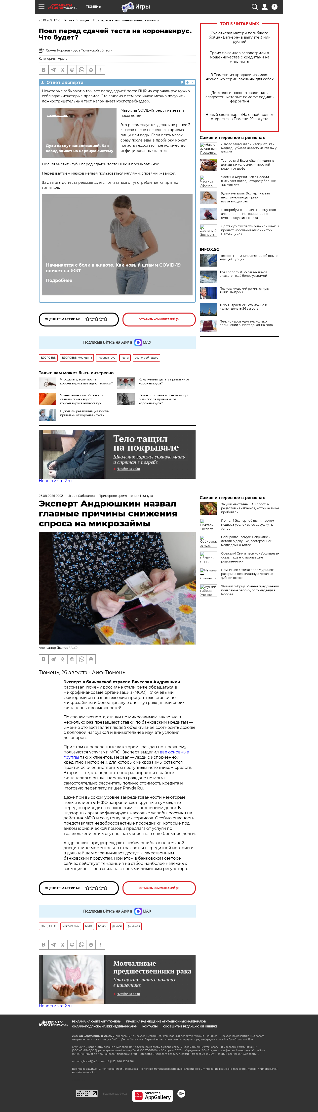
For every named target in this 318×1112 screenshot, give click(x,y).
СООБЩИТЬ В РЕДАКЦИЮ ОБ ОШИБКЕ (190, 1026)
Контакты (150, 1026)
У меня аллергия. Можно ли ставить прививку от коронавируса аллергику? (82, 399)
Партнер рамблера (115, 1093)
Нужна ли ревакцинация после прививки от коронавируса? (84, 413)
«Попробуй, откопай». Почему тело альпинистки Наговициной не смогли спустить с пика (248, 214)
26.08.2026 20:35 (51, 496)
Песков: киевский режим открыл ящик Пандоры (245, 290)
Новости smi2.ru (55, 480)
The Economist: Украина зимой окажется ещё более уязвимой (243, 274)
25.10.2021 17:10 (49, 20)
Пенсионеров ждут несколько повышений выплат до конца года (246, 323)
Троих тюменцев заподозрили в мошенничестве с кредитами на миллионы (239, 57)
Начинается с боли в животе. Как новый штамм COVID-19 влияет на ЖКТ (113, 267)
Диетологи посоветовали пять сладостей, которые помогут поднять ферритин (239, 97)
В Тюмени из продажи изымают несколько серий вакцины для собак (240, 77)
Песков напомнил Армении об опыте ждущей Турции (249, 257)
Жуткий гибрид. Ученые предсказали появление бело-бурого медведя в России (250, 590)
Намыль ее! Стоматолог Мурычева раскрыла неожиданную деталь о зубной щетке (248, 574)
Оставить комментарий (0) (159, 319)
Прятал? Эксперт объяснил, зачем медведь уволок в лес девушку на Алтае (247, 524)
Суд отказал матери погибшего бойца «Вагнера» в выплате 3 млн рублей (240, 37)
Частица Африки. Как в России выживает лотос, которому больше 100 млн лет (248, 181)
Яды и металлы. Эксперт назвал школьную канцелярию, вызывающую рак (245, 197)
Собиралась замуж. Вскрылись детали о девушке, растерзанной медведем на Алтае (246, 541)
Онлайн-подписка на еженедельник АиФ (104, 1026)
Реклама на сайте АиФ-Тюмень (96, 1021)
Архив (62, 58)
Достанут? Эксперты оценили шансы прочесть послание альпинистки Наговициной (250, 230)
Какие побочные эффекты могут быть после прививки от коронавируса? (163, 399)
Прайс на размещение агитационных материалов (166, 1021)
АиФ (74, 647)
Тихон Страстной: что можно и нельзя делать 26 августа (243, 306)
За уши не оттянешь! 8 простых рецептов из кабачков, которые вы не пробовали (250, 508)
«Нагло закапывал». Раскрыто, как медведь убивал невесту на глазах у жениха (249, 148)
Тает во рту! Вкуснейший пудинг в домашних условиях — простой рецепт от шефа (247, 164)
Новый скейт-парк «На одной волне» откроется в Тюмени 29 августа (239, 117)
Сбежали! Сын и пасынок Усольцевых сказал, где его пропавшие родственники (250, 557)
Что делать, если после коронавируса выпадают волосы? (86, 381)
